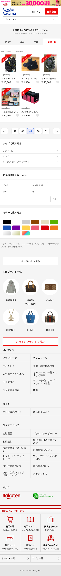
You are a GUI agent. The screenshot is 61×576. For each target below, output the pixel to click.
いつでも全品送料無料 (30, 528)
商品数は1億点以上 (10, 528)
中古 (36, 41)
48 (23, 131)
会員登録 (51, 11)
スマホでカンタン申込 (10, 547)
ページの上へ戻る (30, 261)
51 (46, 131)
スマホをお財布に (30, 547)
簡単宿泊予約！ (50, 528)
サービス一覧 (8, 558)
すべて (8, 41)
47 (15, 131)
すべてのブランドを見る (30, 342)
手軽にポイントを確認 (50, 547)
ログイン (36, 11)
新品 (22, 41)
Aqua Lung (6, 75)
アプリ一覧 (37, 558)
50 (38, 131)
